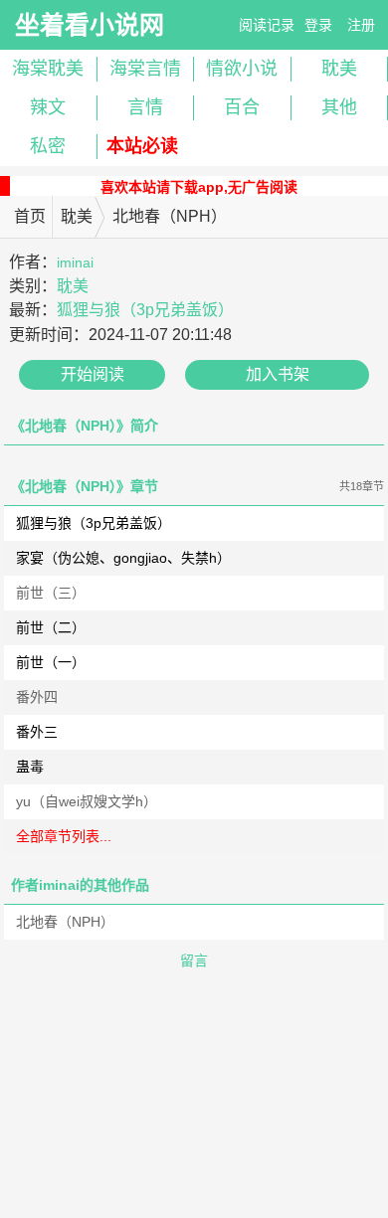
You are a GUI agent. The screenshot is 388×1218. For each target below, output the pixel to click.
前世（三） (51, 593)
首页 (30, 216)
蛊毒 (30, 767)
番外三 (37, 732)
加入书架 (277, 374)
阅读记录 (266, 25)
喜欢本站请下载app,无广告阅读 (198, 187)
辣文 (48, 107)
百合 (242, 107)
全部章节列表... (63, 836)
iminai (75, 262)
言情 (145, 107)
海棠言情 (145, 69)
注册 (361, 25)
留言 (194, 960)
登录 (318, 25)
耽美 (77, 216)
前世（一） (51, 662)
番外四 (37, 697)
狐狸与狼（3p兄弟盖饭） (145, 309)
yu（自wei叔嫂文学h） (86, 801)
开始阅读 (92, 374)
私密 (48, 146)
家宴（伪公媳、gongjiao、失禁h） (123, 558)
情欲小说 (242, 69)
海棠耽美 (48, 69)
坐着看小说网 (89, 25)
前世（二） (51, 627)
